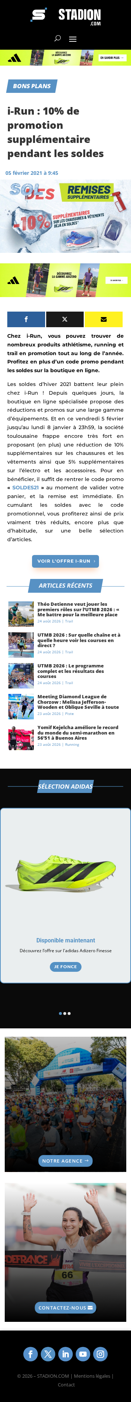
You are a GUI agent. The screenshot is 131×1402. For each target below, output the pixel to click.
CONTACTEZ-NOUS (62, 1307)
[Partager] (26, 319)
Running (72, 744)
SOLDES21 (25, 487)
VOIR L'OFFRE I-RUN (64, 561)
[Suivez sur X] (48, 1354)
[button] (60, 1013)
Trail (69, 621)
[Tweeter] (65, 319)
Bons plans (31, 86)
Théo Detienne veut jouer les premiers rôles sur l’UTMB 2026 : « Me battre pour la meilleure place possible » (78, 612)
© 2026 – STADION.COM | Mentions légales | (65, 1376)
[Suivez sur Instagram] (100, 1354)
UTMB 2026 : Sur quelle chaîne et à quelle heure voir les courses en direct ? (78, 640)
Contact (66, 1384)
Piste (69, 713)
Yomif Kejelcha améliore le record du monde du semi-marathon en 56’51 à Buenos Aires (77, 732)
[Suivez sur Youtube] (83, 1354)
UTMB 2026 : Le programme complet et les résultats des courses (70, 670)
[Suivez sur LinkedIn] (65, 1354)
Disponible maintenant (65, 940)
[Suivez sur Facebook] (30, 1354)
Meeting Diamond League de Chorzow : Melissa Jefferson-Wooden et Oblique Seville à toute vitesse (78, 704)
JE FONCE (65, 966)
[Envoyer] (104, 319)
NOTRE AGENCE (62, 1161)
